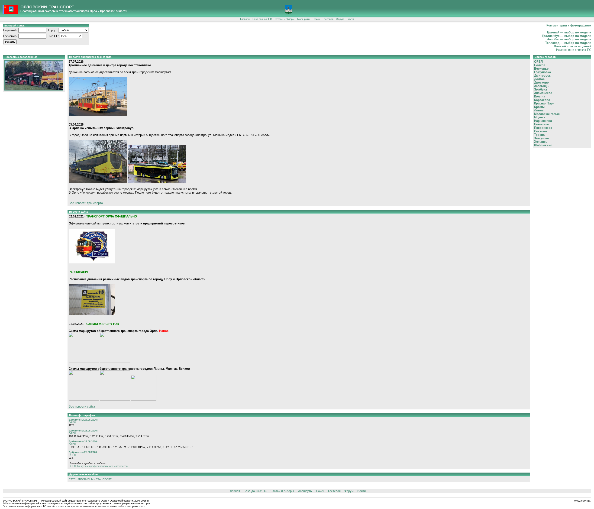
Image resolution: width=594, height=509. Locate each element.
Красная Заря (544, 103)
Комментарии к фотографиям (568, 25)
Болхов (539, 65)
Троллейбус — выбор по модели (566, 36)
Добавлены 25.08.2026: (83, 452)
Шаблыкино (543, 145)
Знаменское (543, 93)
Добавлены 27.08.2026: (83, 441)
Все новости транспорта (86, 203)
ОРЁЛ (538, 61)
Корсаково (542, 100)
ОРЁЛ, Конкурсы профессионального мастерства (98, 466)
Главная (245, 19)
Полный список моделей (572, 46)
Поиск (316, 19)
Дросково (541, 82)
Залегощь (541, 86)
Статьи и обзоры (284, 19)
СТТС (72, 479)
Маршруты (303, 19)
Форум (340, 19)
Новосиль (541, 124)
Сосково (540, 131)
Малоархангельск (547, 114)
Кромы (539, 107)
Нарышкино (543, 121)
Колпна (539, 96)
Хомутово (541, 138)
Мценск (539, 117)
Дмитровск (542, 75)
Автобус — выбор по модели (569, 39)
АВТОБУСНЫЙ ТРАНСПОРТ (94, 479)
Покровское (543, 128)
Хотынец (540, 141)
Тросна (539, 134)
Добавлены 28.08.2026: (83, 430)
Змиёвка (540, 89)
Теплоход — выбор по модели (568, 43)
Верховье (541, 68)
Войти (350, 19)
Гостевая (328, 19)
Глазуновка (542, 72)
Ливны (539, 110)
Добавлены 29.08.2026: (83, 419)
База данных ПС (262, 19)
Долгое (539, 79)
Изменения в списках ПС (573, 50)
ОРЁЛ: (72, 422)
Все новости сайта (82, 406)
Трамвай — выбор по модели (569, 32)
